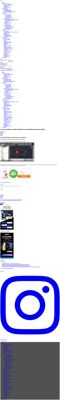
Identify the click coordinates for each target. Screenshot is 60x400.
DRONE (5, 115)
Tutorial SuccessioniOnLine (8, 36)
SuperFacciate (6, 31)
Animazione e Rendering (7, 42)
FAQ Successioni (8, 27)
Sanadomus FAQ (8, 51)
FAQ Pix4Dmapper (8, 22)
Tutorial (3, 30)
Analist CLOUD (23, 141)
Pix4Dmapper (6, 49)
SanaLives (5, 120)
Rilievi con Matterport (7, 39)
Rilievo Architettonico (9, 17)
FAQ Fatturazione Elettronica (8, 28)
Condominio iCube (6, 32)
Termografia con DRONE (7, 10)
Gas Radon (5, 77)
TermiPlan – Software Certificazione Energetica (11, 19)
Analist (5, 13)
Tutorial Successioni (9, 26)
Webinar (3, 3)
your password (10, 61)
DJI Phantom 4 (6, 106)
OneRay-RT (5, 23)
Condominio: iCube (7, 29)
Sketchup (5, 53)
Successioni (6, 6)
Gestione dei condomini (7, 7)
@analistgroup (10, 268)
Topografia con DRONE (7, 9)
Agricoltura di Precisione (7, 41)
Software (3, 82)
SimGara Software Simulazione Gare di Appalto (11, 101)
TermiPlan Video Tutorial (9, 20)
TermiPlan (5, 33)
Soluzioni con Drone (7, 5)
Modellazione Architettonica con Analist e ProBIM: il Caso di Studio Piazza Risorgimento (15, 264)
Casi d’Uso (5, 44)
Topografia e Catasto (7, 56)
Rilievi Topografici (8, 15)
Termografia (6, 125)
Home (3, 2)
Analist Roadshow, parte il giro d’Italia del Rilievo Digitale (11, 263)
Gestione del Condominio (8, 47)
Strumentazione (6, 54)
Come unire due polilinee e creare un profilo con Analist (13, 199)
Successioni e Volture (7, 25)
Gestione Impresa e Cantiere (8, 18)
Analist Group (4, 57)
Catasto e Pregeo (8, 16)
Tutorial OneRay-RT (7, 34)
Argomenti (3, 37)
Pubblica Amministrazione (8, 50)
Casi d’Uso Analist (8, 14)
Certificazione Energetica (8, 45)
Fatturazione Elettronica (7, 46)
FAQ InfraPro (8, 87)
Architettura (5, 43)
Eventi (5, 40)
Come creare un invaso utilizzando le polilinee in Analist (12, 200)
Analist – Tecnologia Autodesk (8, 4)
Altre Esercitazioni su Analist (5, 182)
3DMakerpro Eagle (7, 38)
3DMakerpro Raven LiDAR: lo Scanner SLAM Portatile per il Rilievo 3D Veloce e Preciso (15, 265)
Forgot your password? (3, 63)
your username (10, 60)
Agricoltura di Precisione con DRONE (9, 11)
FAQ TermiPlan (8, 21)
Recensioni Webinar (7, 73)
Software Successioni (7, 35)
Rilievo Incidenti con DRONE (8, 12)
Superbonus (6, 110)
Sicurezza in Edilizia (7, 52)
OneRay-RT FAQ (8, 24)
